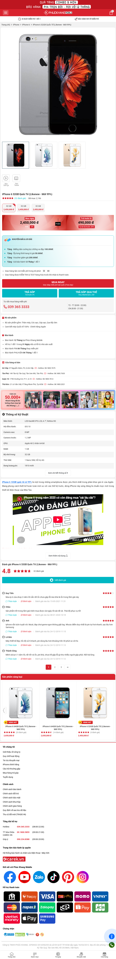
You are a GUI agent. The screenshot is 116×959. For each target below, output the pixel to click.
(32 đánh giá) (20, 198)
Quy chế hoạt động (11, 756)
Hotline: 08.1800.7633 (56, 373)
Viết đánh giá (60, 580)
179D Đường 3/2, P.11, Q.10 (21, 379)
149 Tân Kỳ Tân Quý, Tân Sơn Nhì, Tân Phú (26, 373)
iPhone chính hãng (11, 764)
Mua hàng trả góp (11, 773)
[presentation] (4, 710)
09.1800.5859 (23, 832)
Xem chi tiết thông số (57, 473)
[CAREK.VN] (13, 859)
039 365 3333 (18, 307)
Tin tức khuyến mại (11, 760)
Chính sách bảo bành (12, 789)
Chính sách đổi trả (11, 793)
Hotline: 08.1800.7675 (46, 368)
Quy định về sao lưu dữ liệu (14, 810)
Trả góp (29, 293)
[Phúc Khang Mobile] (58, 12)
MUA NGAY (58, 283)
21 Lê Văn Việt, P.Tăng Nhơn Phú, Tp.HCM (27, 384)
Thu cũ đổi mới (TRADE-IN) (14, 814)
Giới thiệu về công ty (11, 752)
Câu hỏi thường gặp (11, 769)
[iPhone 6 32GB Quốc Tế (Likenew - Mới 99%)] (58, 84)
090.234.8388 (23, 839)
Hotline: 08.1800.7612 (44, 379)
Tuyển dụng (8, 777)
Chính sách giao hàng (12, 806)
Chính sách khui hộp (12, 802)
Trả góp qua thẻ (86, 293)
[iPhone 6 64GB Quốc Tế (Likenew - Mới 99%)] (21, 701)
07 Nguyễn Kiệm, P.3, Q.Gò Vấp (21, 368)
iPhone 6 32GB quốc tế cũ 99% (17, 482)
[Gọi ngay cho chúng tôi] (112, 945)
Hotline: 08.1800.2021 (56, 384)
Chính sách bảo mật (11, 798)
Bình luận (27, 601)
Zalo (112, 936)
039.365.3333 (23, 827)
